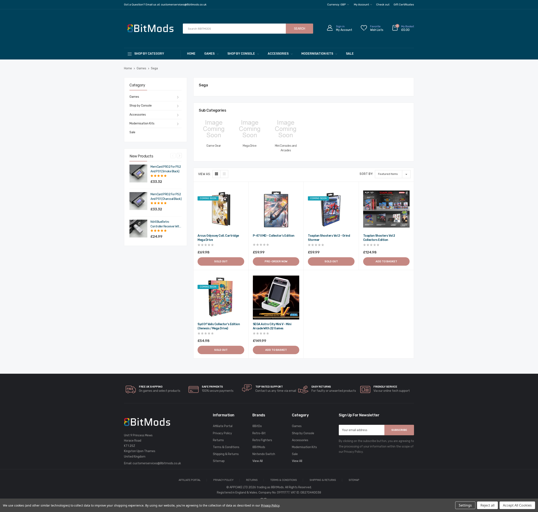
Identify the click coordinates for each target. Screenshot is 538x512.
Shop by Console (241, 53)
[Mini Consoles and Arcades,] (286, 128)
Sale (350, 53)
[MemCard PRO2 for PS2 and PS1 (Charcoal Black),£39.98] (138, 201)
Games (209, 53)
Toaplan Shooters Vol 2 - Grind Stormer (329, 238)
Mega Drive (249, 146)
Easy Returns (321, 386)
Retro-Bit (259, 433)
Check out (382, 4)
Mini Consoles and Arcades (286, 148)
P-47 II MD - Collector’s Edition (273, 236)
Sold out (221, 261)
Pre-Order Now (276, 261)
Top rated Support (269, 386)
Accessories (278, 53)
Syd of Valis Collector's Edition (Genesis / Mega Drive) (219, 326)
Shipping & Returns (226, 454)
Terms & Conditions (226, 447)
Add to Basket (386, 261)
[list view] (224, 174)
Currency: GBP (337, 4)
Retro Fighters (262, 440)
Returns (218, 440)
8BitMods (258, 447)
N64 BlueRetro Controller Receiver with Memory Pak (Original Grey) (165, 224)
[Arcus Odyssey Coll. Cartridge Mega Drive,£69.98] (221, 209)
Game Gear (213, 146)
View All (257, 461)
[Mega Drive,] (249, 128)
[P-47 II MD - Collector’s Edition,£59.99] (276, 209)
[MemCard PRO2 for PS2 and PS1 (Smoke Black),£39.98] (138, 173)
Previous (172, 155)
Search (299, 28)
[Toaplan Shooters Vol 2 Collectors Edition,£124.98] (386, 209)
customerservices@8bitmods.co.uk (157, 463)
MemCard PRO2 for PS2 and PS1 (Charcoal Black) (166, 197)
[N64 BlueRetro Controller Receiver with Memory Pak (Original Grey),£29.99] (138, 229)
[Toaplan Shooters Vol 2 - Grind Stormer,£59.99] (331, 209)
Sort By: (366, 174)
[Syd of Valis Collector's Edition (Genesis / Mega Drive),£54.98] (221, 297)
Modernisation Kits (317, 53)
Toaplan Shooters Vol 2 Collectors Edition (379, 238)
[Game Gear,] (213, 128)
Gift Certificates (404, 4)
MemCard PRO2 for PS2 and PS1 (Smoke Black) (165, 169)
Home (191, 53)
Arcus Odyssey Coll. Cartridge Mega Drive (218, 238)
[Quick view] (240, 207)
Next (179, 155)
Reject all (487, 505)
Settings (465, 505)
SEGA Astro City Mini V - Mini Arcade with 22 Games (272, 326)
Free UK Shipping (150, 386)
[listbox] (393, 174)
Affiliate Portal (222, 426)
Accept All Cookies (517, 505)
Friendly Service (385, 386)
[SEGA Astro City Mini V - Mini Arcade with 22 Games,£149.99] (276, 297)
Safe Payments (212, 386)
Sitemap (219, 461)
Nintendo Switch (263, 454)
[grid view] (216, 174)
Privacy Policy (222, 433)
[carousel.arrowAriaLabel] (131, 389)
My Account (362, 4)
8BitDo (257, 426)
